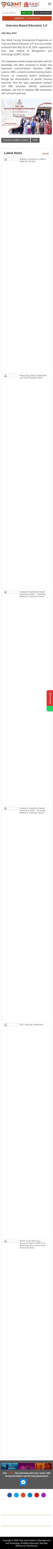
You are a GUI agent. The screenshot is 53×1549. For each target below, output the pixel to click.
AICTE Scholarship (43, 13)
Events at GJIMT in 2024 (15, 140)
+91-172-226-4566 (17, 1511)
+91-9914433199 (33, 18)
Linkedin (30, 1495)
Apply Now (27, 13)
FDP (35, 140)
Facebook (9, 1495)
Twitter (16, 1495)
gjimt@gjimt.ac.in (40, 1511)
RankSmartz (32, 1546)
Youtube (36, 1495)
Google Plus (23, 1495)
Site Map (44, 1543)
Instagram (43, 1495)
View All (45, 153)
